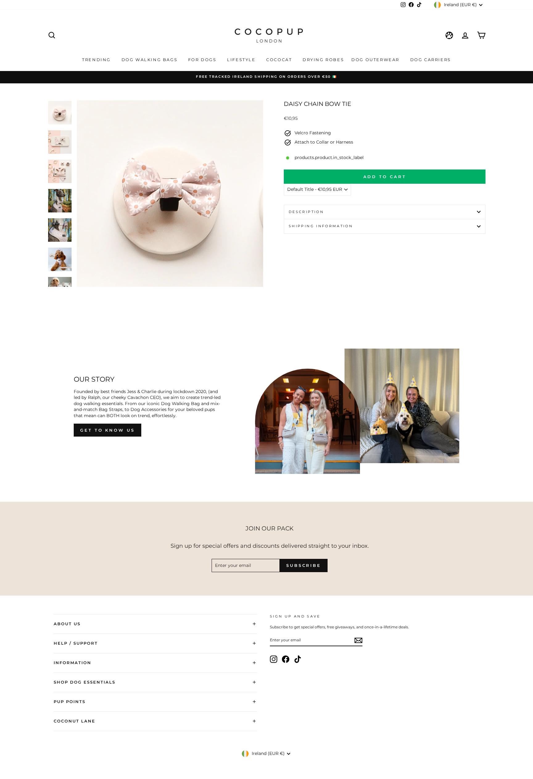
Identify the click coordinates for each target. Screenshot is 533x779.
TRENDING (97, 59)
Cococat (280, 59)
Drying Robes (323, 59)
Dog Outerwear (376, 59)
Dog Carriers (430, 59)
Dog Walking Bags (150, 59)
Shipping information (321, 226)
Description (306, 212)
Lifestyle (242, 59)
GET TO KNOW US (107, 430)
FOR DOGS (203, 59)
